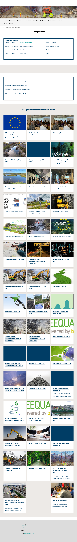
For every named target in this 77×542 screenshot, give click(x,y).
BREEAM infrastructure (26, 42)
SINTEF (23, 527)
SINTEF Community (26, 525)
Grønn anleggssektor (10, 27)
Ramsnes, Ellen (30, 531)
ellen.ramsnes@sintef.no (29, 533)
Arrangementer (17, 27)
